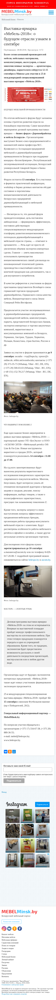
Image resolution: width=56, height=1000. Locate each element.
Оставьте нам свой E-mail (16, 766)
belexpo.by (34, 560)
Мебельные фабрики (9, 940)
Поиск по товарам (8, 946)
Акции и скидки (8, 948)
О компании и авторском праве (13, 985)
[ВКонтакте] (5, 751)
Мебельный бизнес (9, 19)
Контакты (5, 976)
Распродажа (6, 951)
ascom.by (46, 560)
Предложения (7, 974)
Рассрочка (5, 962)
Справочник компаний (10, 943)
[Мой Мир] (14, 751)
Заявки (4, 965)
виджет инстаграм (44, 865)
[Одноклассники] (10, 751)
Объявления (6, 971)
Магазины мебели (8, 937)
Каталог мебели (7, 934)
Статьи (4, 954)
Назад (4, 792)
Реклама (5, 968)
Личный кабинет (8, 960)
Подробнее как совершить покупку (14, 994)
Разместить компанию (11, 922)
